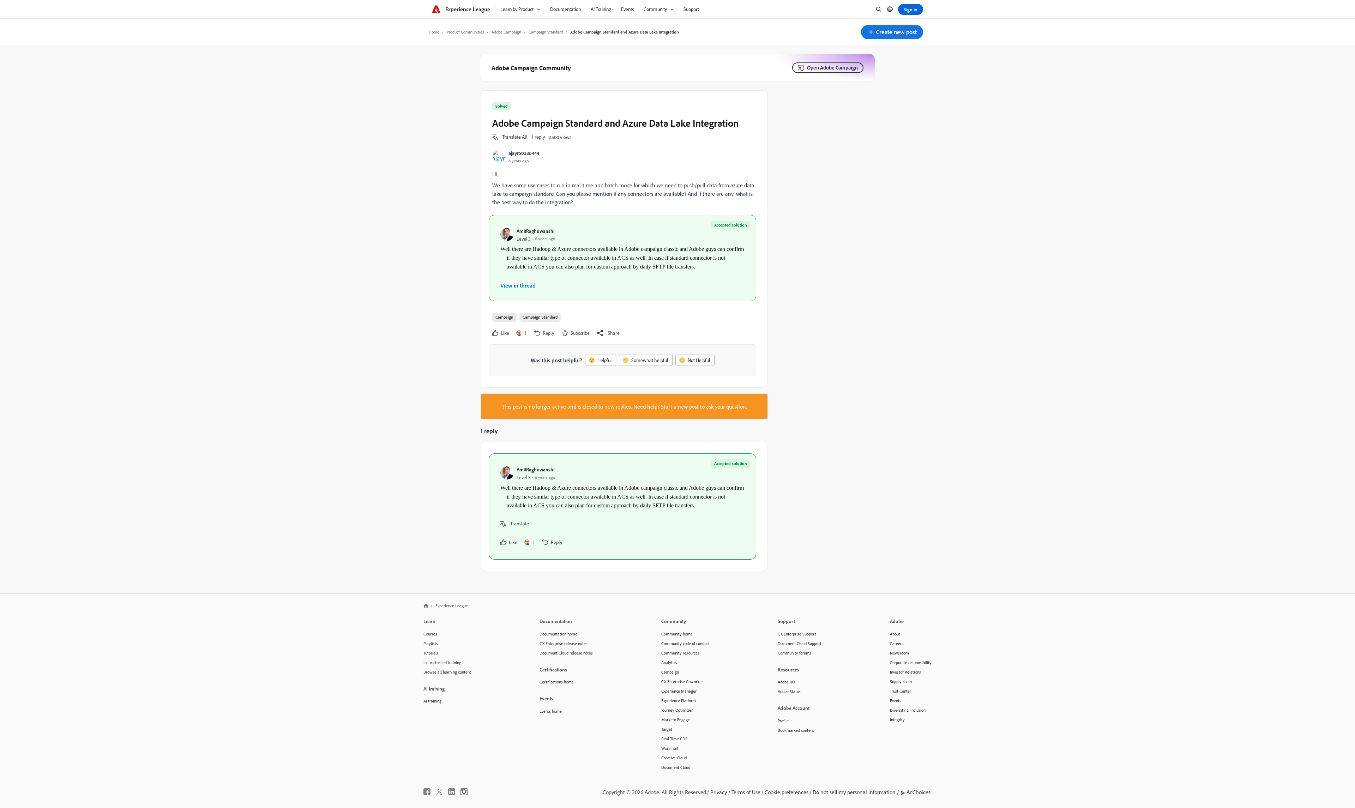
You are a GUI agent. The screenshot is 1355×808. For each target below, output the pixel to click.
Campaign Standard (546, 32)
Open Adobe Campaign (832, 67)
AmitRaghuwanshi (535, 231)
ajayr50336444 (523, 153)
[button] (892, 32)
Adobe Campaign (506, 32)
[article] (622, 506)
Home (434, 32)
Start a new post (680, 406)
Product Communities (465, 32)
